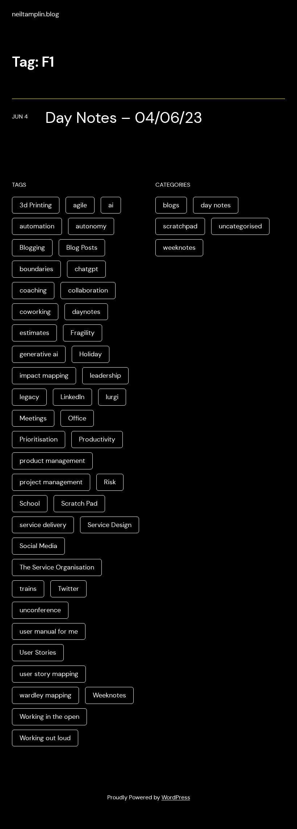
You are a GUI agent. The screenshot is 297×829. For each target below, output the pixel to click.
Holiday (90, 354)
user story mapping (49, 674)
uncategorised (240, 226)
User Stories (38, 652)
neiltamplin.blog (35, 14)
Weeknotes (109, 695)
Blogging (32, 248)
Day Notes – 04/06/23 (123, 118)
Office (77, 418)
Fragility (83, 333)
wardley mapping (45, 695)
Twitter (68, 589)
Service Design (109, 525)
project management (51, 482)
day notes (216, 205)
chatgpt (86, 269)
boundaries (36, 269)
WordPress (176, 797)
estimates (34, 333)
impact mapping (44, 376)
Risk (110, 482)
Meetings (33, 418)
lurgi (112, 397)
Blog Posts (81, 248)
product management (52, 461)
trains (28, 589)
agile (80, 205)
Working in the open (49, 717)
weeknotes (179, 248)
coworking (35, 312)
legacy (29, 397)
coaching (33, 290)
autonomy (91, 226)
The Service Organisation (57, 567)
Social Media (38, 546)
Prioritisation (39, 439)
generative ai (39, 354)
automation (37, 226)
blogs (171, 205)
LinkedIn (72, 397)
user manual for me (49, 631)
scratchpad (180, 226)
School (30, 503)
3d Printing (36, 205)
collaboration (88, 290)
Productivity (97, 439)
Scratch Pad (79, 503)
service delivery (43, 525)
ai (110, 205)
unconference (40, 610)
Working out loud (45, 738)
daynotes (86, 312)
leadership (105, 376)
